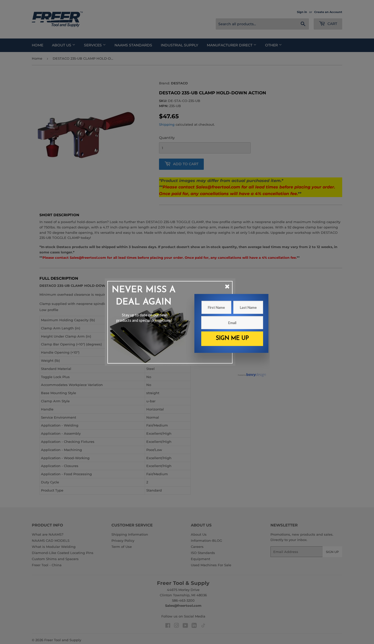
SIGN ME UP (232, 338)
